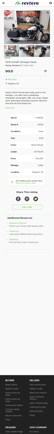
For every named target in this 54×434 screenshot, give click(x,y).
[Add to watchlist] (45, 71)
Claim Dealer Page (14, 431)
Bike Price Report (38, 393)
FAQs (7, 419)
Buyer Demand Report (37, 398)
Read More (10, 108)
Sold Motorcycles (38, 407)
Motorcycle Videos (14, 405)
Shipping (13, 239)
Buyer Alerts (11, 384)
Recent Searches (13, 415)
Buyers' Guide (11, 389)
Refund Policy (36, 411)
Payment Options (17, 223)
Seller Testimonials (39, 403)
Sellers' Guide (36, 389)
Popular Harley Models (12, 410)
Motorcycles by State (12, 394)
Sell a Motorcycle (38, 384)
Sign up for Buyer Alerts (26, 183)
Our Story (34, 431)
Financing (14, 231)
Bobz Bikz (12, 79)
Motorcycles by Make (12, 400)
